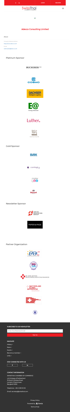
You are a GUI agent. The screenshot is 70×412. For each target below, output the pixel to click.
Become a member (13, 353)
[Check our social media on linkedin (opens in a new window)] (19, 3)
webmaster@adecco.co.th (10, 48)
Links (8, 356)
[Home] (29, 8)
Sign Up (35, 335)
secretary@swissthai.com (20, 391)
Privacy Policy (35, 400)
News (9, 347)
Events (9, 350)
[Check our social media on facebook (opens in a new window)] (16, 3)
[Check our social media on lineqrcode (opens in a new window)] (23, 2)
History (9, 344)
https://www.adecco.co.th (10, 43)
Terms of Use (35, 407)
